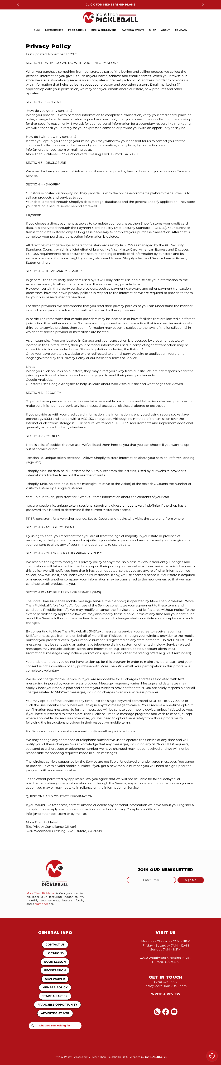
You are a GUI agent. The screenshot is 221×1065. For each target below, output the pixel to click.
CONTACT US (55, 944)
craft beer (41, 904)
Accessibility (82, 1056)
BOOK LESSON (55, 961)
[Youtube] (174, 1011)
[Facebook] (165, 1011)
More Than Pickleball (40, 893)
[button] (37, 30)
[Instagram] (157, 1011)
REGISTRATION (55, 970)
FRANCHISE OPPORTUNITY (57, 1004)
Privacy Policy (63, 1056)
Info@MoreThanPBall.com (166, 986)
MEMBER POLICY (55, 987)
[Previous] (18, 5)
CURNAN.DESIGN (156, 1056)
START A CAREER (55, 996)
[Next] (203, 5)
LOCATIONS (55, 953)
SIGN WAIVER (55, 979)
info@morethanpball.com (46, 814)
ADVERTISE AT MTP (55, 1013)
